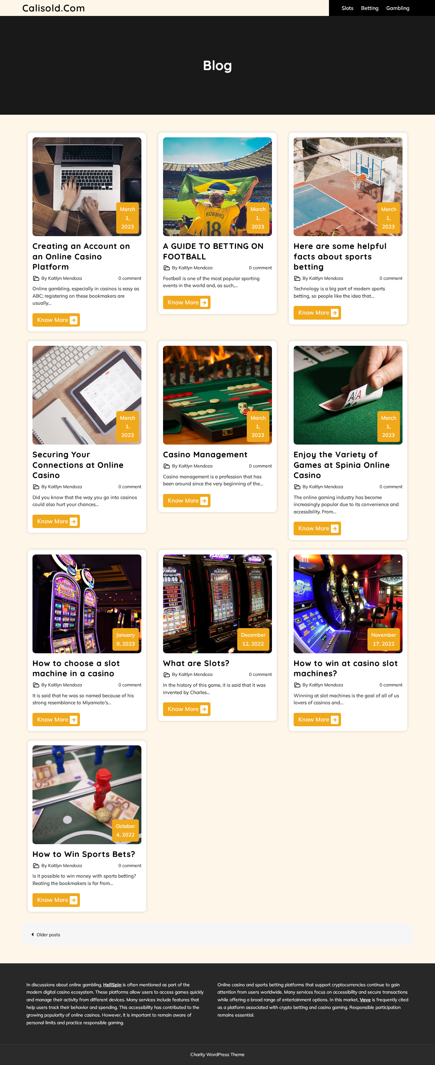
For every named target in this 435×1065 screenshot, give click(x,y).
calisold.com (53, 8)
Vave (365, 1000)
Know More (53, 319)
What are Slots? (196, 663)
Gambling (398, 8)
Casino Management (205, 454)
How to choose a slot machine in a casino (76, 668)
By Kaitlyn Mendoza (61, 278)
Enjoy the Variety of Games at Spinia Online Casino (342, 464)
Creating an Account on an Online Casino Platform (81, 256)
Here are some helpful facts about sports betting (340, 256)
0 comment (129, 278)
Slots (347, 8)
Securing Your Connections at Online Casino (78, 464)
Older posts (48, 935)
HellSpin (112, 985)
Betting (370, 8)
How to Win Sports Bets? (83, 854)
